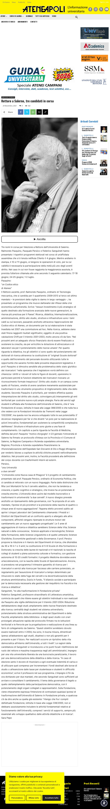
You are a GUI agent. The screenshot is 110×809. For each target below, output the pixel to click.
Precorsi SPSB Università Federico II (89, 163)
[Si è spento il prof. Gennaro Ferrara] (104, 129)
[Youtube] (106, 9)
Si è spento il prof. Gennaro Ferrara (88, 129)
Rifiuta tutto (34, 798)
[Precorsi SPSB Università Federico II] (104, 163)
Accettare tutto (51, 798)
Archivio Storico (8, 97)
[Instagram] (96, 9)
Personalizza (17, 798)
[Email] (39, 112)
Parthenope (87, 127)
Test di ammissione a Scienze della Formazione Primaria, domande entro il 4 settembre (89, 141)
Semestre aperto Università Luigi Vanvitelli (88, 172)
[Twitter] (101, 9)
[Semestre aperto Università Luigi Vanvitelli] (104, 172)
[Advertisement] (39, 46)
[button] (76, 17)
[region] (34, 788)
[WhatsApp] (33, 112)
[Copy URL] (45, 112)
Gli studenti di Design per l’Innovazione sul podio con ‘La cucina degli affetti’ (90, 153)
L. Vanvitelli (87, 135)
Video (84, 160)
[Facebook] (90, 9)
